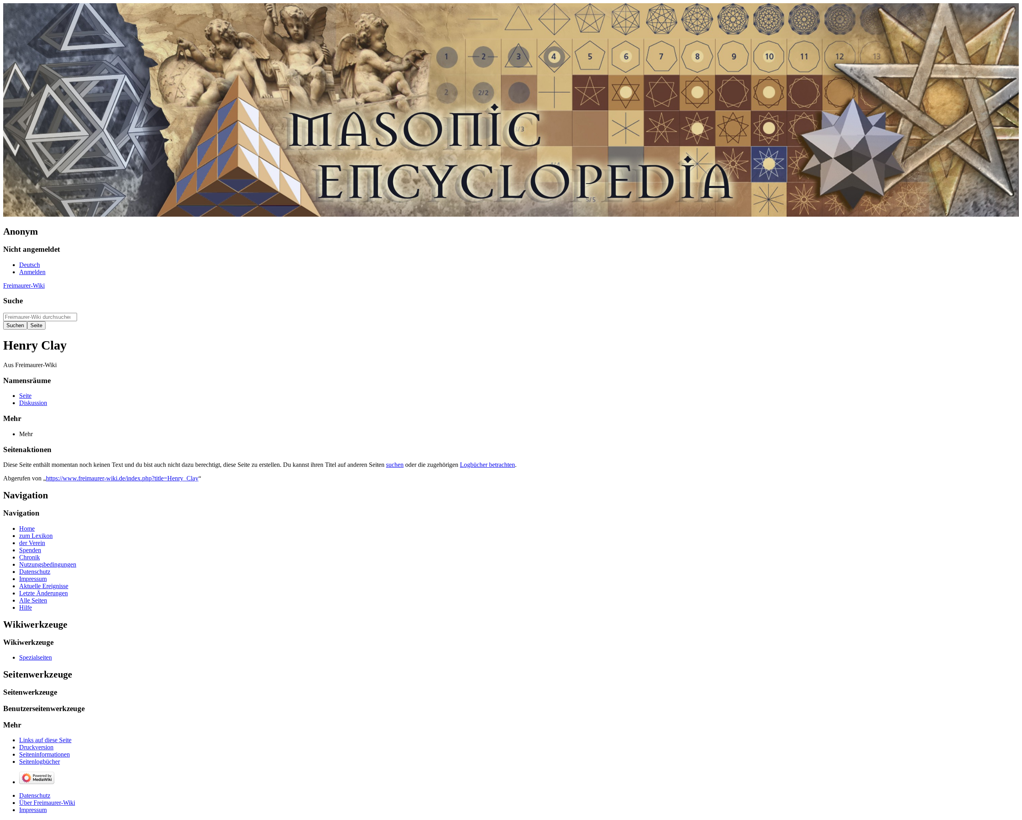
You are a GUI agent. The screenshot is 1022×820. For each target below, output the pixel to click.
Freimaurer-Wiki (24, 285)
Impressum (33, 809)
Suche (13, 300)
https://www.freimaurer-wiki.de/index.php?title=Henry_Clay (122, 478)
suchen (395, 464)
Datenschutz (34, 795)
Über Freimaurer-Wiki (47, 802)
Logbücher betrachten (487, 464)
